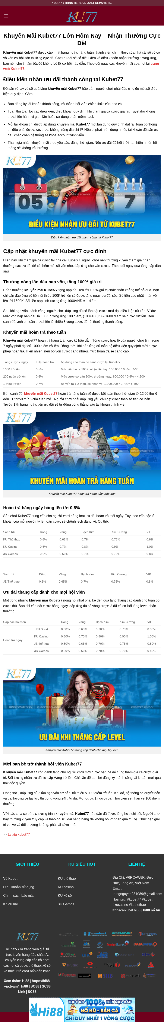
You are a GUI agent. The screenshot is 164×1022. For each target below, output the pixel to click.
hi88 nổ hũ (151, 910)
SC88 (35, 986)
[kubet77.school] (82, 16)
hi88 (137, 910)
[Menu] (5, 16)
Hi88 (25, 981)
